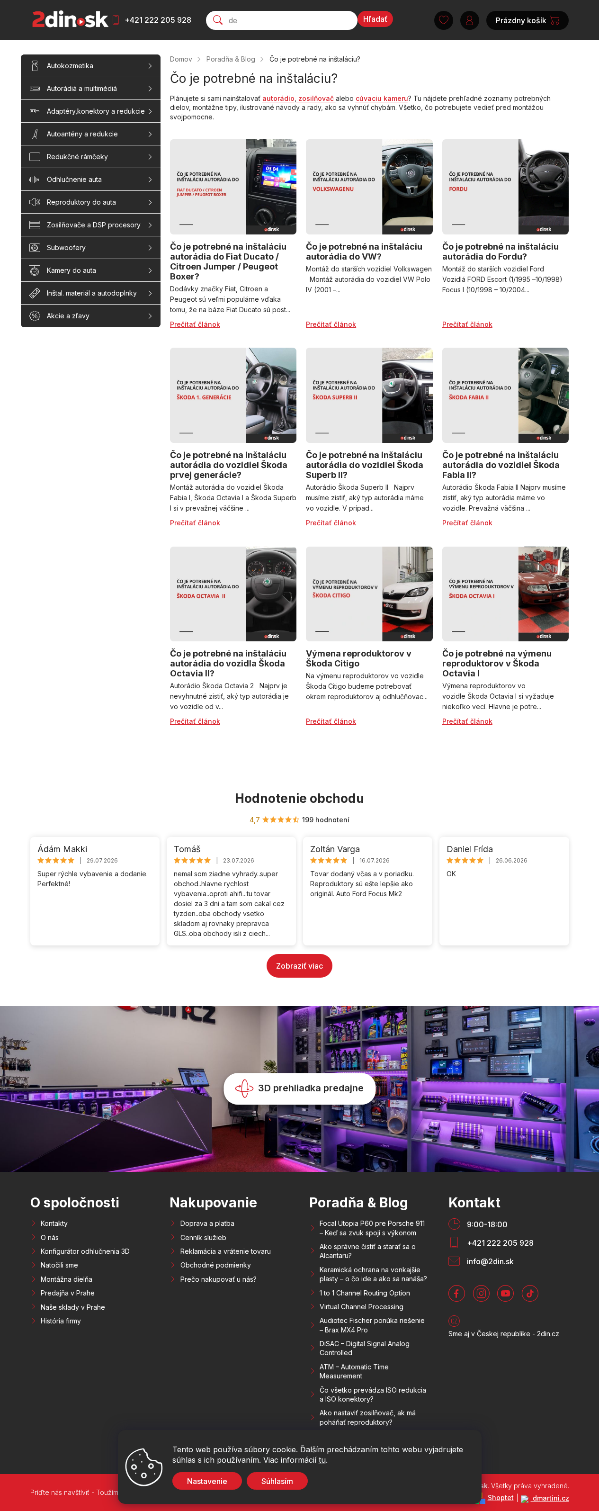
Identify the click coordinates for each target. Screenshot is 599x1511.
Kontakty (54, 1223)
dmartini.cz (550, 1498)
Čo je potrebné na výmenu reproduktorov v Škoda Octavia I (497, 663)
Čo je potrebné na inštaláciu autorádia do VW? (364, 251)
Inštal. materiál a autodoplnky (92, 293)
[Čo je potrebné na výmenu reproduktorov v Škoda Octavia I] (505, 594)
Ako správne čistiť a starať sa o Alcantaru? (368, 1250)
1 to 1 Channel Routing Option (365, 1293)
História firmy (61, 1321)
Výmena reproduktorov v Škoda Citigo (358, 658)
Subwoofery (66, 247)
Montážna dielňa (66, 1279)
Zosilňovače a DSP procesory (94, 225)
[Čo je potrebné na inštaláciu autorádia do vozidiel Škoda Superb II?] (369, 395)
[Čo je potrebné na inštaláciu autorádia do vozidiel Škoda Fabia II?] (505, 395)
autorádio (278, 98)
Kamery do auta (71, 270)
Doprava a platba (207, 1223)
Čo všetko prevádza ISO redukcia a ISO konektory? (373, 1394)
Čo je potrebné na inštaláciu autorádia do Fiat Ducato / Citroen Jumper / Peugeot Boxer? (228, 261)
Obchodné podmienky (215, 1265)
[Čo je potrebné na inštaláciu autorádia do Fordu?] (505, 186)
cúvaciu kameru (382, 98)
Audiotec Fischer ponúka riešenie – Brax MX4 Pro (372, 1324)
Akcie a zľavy (68, 316)
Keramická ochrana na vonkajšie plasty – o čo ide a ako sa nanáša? (373, 1274)
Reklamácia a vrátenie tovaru (225, 1251)
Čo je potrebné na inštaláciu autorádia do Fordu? (500, 251)
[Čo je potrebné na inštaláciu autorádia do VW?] (369, 186)
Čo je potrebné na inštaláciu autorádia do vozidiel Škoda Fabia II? (501, 465)
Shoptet (501, 1497)
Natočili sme (59, 1265)
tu (322, 1460)
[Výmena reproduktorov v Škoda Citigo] (369, 594)
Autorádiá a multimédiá (82, 88)
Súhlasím (277, 1481)
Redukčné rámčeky (77, 157)
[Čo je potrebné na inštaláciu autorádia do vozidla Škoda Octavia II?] (233, 594)
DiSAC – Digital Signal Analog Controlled (365, 1348)
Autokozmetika (70, 66)
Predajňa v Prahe (68, 1293)
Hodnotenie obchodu (299, 798)
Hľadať (375, 19)
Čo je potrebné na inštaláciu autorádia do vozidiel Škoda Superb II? (364, 465)
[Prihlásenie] (469, 20)
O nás (50, 1237)
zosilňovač (316, 98)
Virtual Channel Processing (361, 1307)
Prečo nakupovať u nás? (218, 1279)
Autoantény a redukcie (82, 134)
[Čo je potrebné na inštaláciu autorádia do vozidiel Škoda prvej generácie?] (233, 395)
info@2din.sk (490, 1261)
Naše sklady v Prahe (73, 1307)
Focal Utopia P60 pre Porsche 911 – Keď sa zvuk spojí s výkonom (372, 1227)
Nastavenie (207, 1481)
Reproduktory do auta (81, 202)
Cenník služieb (203, 1237)
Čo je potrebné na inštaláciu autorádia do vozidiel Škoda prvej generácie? (228, 465)
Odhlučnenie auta (74, 179)
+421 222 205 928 (158, 20)
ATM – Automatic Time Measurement (354, 1371)
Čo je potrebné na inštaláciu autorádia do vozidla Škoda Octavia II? (228, 663)
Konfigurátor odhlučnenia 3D (85, 1251)
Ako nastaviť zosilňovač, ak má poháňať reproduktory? (368, 1417)
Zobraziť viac (299, 966)
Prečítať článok (195, 324)
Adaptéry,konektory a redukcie (96, 111)
